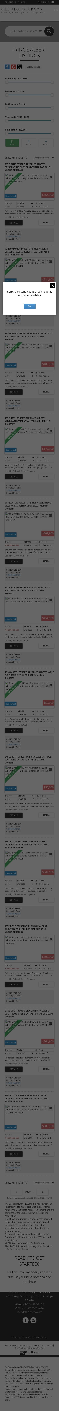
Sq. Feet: (16, 129)
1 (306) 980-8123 (13, 236)
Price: (16, 78)
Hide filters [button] (46, 143)
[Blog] (33, 1320)
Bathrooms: (15, 104)
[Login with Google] (13, 68)
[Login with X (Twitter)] (19, 68)
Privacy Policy (47, 1345)
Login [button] (33, 67)
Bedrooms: (15, 91)
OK (29, 306)
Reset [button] (28, 143)
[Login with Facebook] (7, 68)
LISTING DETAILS (14, 222)
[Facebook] (26, 1320)
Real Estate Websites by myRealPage (29, 1348)
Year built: (17, 117)
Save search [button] (12, 143)
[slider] (6, 82)
